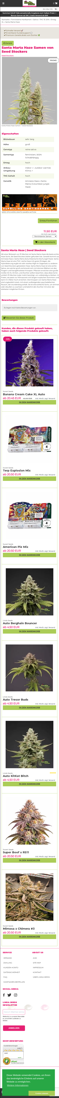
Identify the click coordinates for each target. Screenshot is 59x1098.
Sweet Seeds (8, 926)
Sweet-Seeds (8, 850)
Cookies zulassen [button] (41, 1093)
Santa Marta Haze (12, 22)
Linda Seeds (8, 773)
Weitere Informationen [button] (17, 1085)
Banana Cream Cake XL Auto (24, 394)
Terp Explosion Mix (17, 470)
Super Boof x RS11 (16, 852)
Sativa (35, 20)
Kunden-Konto (10, 968)
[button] (15, 1093)
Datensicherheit (11, 972)
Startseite (5, 20)
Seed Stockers (8, 56)
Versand (7, 958)
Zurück (8, 43)
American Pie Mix (15, 547)
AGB (35, 958)
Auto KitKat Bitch (15, 776)
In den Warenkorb (46, 242)
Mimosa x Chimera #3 (19, 928)
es (44, 9)
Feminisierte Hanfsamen (21, 20)
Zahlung (7, 963)
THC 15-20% (44, 20)
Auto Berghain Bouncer (20, 623)
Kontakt (37, 972)
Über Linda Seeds (41, 977)
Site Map (37, 963)
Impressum (38, 968)
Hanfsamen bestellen (14, 982)
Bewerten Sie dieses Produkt (20, 318)
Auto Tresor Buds (15, 699)
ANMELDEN (14, 1028)
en (47, 9)
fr (51, 9)
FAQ (5, 977)
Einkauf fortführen (48, 220)
